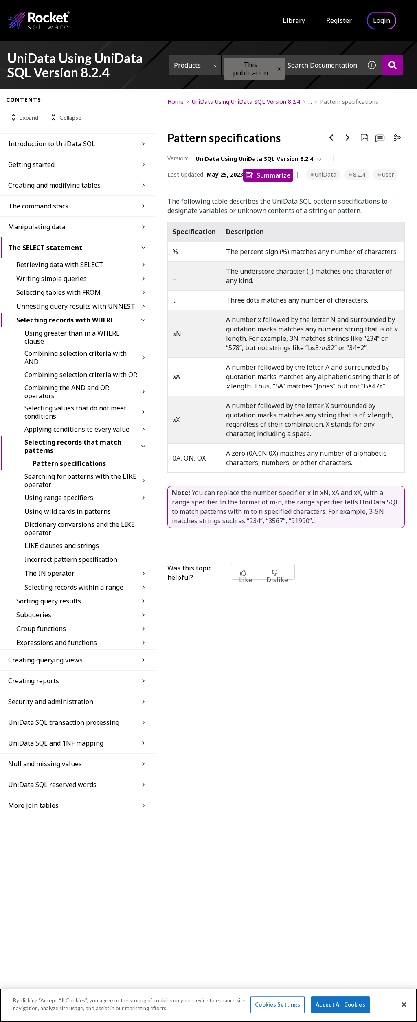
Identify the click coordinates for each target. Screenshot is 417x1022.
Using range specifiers (58, 497)
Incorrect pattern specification (70, 559)
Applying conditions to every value (76, 429)
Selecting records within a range (73, 587)
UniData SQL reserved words (52, 784)
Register (339, 20)
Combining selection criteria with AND (75, 357)
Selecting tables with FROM (58, 292)
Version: (177, 158)
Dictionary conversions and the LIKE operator (79, 528)
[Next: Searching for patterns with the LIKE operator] (348, 137)
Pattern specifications (69, 463)
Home (175, 101)
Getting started (31, 164)
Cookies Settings (277, 1004)
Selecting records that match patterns (72, 446)
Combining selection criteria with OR (80, 374)
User (388, 174)
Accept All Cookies (340, 1004)
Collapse (70, 117)
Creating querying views (45, 660)
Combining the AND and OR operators (66, 392)
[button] (279, 69)
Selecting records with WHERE (65, 320)
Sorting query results (48, 601)
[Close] (404, 1004)
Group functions (41, 628)
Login (381, 20)
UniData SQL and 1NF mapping (55, 743)
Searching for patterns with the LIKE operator (80, 480)
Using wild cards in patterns (67, 511)
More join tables (33, 805)
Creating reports (33, 680)
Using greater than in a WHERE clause (72, 337)
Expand (29, 117)
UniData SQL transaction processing (63, 722)
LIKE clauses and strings (61, 545)
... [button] (310, 101)
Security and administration (50, 701)
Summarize (273, 175)
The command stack (38, 206)
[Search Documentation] (392, 65)
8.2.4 (359, 174)
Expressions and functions (56, 642)
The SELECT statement (45, 247)
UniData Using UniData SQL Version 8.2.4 (246, 101)
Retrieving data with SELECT (59, 264)
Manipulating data (36, 226)
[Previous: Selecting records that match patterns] (331, 137)
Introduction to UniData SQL (51, 143)
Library (294, 20)
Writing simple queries (51, 278)
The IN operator (49, 573)
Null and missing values (45, 763)
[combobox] (292, 65)
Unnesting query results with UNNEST (75, 306)
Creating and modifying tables (54, 185)
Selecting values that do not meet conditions (75, 412)
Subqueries (33, 614)
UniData (325, 174)
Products (187, 65)
